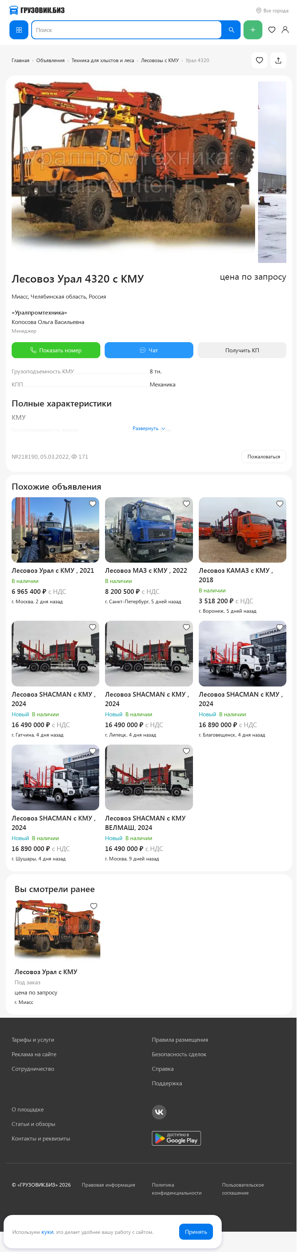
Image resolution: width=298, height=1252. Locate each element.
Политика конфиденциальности (177, 1188)
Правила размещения (180, 1039)
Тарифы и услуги (33, 1039)
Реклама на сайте (34, 1054)
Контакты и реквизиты (41, 1138)
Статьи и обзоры (33, 1123)
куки (47, 1231)
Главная (20, 60)
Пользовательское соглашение (243, 1188)
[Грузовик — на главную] (37, 10)
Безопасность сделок (179, 1054)
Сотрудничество (33, 1068)
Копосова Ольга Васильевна (48, 321)
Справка (163, 1068)
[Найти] (231, 29)
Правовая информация (108, 1184)
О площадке (28, 1109)
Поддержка (167, 1083)
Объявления (50, 60)
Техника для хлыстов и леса (103, 60)
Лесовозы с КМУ (160, 60)
